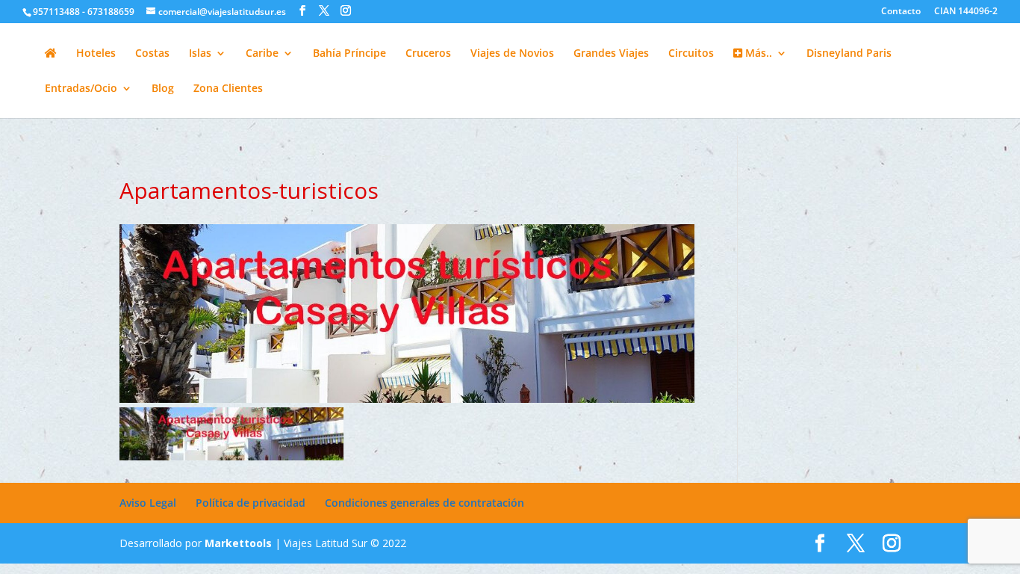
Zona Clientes (228, 89)
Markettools (240, 543)
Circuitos (691, 54)
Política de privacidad (250, 503)
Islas (200, 54)
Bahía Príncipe (349, 54)
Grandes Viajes (611, 54)
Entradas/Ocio (81, 89)
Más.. (757, 54)
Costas (152, 54)
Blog (163, 89)
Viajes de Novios (512, 54)
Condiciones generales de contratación (424, 503)
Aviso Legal (147, 503)
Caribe (262, 54)
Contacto (901, 12)
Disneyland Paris (849, 54)
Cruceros (428, 54)
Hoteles (96, 54)
